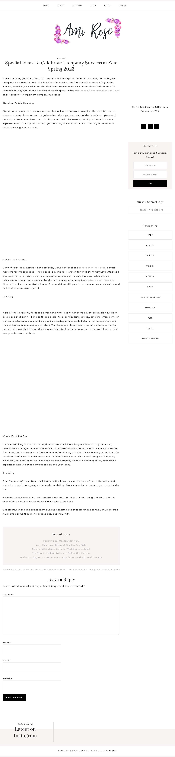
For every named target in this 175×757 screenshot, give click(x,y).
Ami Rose (87, 31)
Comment (9, 594)
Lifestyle (150, 307)
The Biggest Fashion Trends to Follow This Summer (61, 553)
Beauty (150, 245)
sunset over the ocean (92, 267)
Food (150, 287)
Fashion (150, 266)
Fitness (150, 276)
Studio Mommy (109, 751)
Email (7, 660)
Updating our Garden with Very (61, 540)
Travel (62, 58)
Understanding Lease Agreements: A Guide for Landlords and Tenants (61, 557)
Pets (150, 318)
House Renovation (150, 297)
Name (7, 642)
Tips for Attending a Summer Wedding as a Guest (61, 549)
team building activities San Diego (99, 90)
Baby (150, 235)
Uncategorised (150, 339)
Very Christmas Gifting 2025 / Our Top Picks (61, 545)
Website (7, 678)
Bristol (150, 256)
